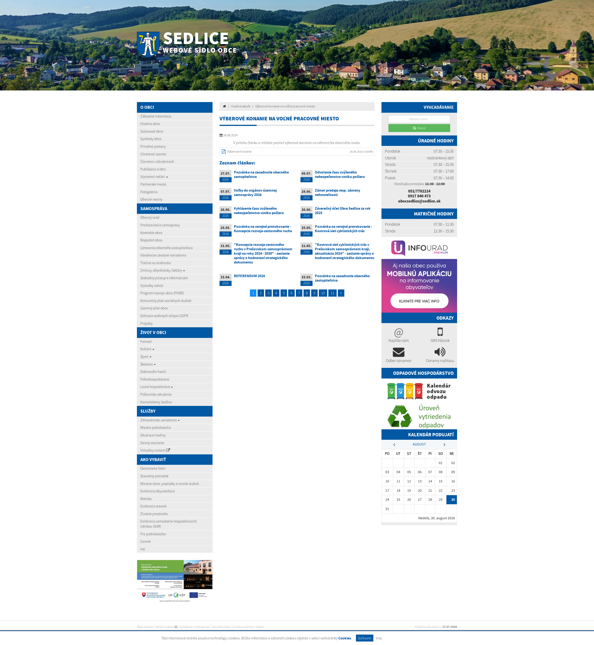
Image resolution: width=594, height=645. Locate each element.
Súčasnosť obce (151, 131)
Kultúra (146, 349)
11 (332, 292)
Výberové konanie (239, 151)
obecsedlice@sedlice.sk (419, 201)
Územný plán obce (154, 308)
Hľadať (421, 128)
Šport (144, 356)
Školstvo (146, 364)
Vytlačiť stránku (164, 627)
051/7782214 (419, 191)
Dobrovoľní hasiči (153, 371)
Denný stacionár (152, 442)
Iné (142, 549)
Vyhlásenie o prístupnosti (194, 627)
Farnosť (146, 341)
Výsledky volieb (151, 285)
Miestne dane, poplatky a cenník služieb (169, 483)
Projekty (146, 323)
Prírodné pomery (153, 146)
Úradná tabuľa (240, 106)
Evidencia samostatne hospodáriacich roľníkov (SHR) (168, 524)
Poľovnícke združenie (156, 394)
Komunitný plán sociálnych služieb (165, 300)
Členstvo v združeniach (157, 161)
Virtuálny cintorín (153, 450)
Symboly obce (150, 138)
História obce (150, 123)
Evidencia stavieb (153, 506)
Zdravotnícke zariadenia (158, 420)
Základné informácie (155, 116)
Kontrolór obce (151, 232)
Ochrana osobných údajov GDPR (164, 315)
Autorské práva (221, 627)
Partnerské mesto (153, 184)
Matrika (146, 498)
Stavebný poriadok (154, 476)
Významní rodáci (153, 176)
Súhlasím (364, 638)
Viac (379, 638)
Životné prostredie (154, 513)
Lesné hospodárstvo (155, 386)
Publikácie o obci (153, 169)
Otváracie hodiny (153, 435)
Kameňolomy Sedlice (156, 402)
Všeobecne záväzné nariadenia (163, 255)
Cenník (145, 541)
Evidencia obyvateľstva (157, 491)
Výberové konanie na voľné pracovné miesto (285, 106)
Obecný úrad (149, 217)
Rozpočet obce (151, 240)
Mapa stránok (145, 627)
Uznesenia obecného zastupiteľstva (166, 247)
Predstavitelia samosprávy (160, 225)
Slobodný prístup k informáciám (164, 278)
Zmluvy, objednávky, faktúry (161, 270)
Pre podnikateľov (153, 534)
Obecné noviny (151, 199)
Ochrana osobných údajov (248, 627)
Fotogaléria (149, 191)
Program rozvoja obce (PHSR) (162, 293)
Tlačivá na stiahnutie (155, 262)
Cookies (344, 638)
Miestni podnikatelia (155, 427)
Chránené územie (153, 154)
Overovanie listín (152, 468)
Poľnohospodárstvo (154, 379)
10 (323, 292)
